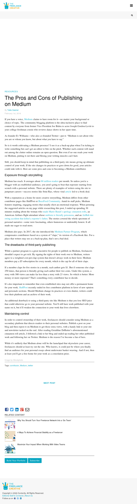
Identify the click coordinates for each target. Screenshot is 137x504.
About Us (29, 495)
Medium (28, 119)
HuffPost (23, 287)
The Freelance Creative (20, 5)
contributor (14, 365)
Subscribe (35, 460)
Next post (49, 383)
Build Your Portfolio (16, 460)
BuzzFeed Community (49, 201)
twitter (30, 365)
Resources (11, 91)
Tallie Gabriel (12, 110)
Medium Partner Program (67, 231)
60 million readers (50, 181)
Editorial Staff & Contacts (12, 495)
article (68, 191)
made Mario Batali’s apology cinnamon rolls (64, 211)
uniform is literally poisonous (59, 215)
